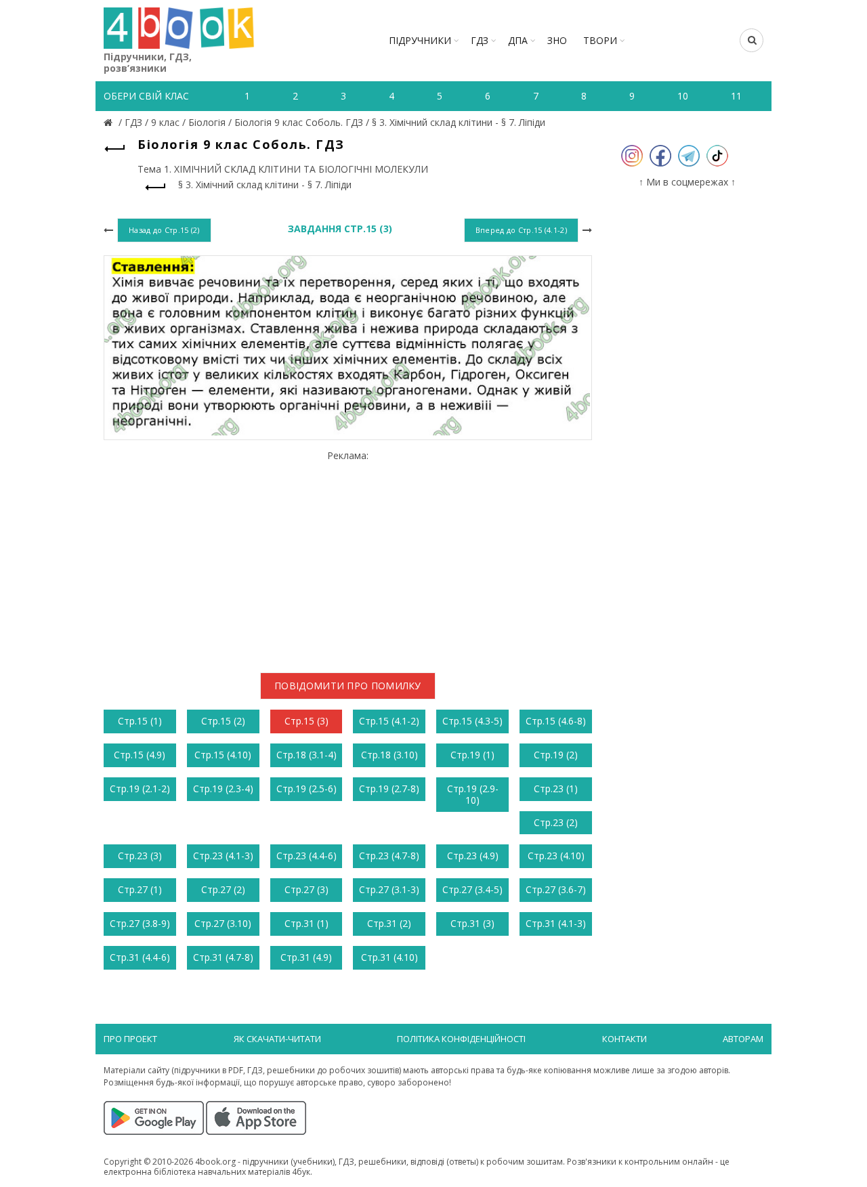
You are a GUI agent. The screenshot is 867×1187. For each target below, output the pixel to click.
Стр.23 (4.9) (473, 855)
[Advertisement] (348, 556)
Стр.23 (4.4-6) (306, 855)
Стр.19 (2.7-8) (389, 788)
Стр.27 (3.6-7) (556, 889)
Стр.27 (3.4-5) (472, 889)
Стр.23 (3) (140, 855)
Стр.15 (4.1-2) (389, 720)
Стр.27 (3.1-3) (389, 889)
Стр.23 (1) (556, 788)
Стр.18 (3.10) (389, 754)
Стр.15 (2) (223, 720)
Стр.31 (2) (389, 923)
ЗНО (557, 40)
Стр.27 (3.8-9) (140, 923)
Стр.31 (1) (306, 923)
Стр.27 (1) (140, 889)
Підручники (420, 40)
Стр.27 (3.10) (222, 923)
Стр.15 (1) (140, 720)
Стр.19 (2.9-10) (473, 794)
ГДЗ (479, 40)
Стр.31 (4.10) (389, 957)
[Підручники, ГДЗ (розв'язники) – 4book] (110, 122)
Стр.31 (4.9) (306, 957)
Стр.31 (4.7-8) (223, 957)
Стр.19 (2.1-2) (140, 788)
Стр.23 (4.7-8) (389, 855)
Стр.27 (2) (223, 889)
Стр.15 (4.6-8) (556, 720)
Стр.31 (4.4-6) (140, 957)
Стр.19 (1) (472, 754)
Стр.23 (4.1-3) (223, 855)
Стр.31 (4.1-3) (556, 923)
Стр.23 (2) (556, 822)
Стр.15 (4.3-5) (472, 720)
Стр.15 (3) (306, 720)
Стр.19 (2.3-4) (223, 788)
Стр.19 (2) (556, 754)
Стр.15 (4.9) (139, 754)
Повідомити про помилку (347, 685)
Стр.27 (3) (306, 889)
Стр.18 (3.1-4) (306, 754)
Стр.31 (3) (472, 923)
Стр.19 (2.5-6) (306, 788)
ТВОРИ (600, 40)
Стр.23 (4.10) (556, 855)
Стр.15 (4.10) (222, 754)
